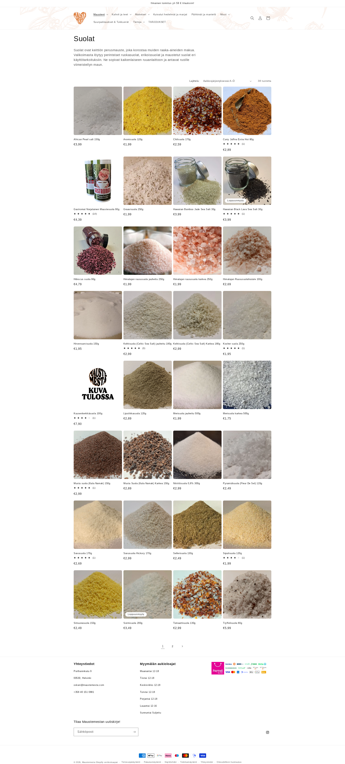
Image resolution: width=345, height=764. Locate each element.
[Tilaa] (134, 732)
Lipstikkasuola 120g (134, 413)
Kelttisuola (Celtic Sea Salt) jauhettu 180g (147, 343)
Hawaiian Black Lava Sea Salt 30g (242, 209)
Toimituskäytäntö (188, 762)
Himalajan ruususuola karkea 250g (192, 279)
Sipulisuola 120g (232, 553)
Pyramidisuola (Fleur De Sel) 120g (242, 483)
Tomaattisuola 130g (184, 623)
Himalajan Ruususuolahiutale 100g (242, 279)
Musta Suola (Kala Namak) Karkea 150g (146, 483)
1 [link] (163, 646)
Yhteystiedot (207, 762)
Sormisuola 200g (132, 623)
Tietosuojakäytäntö (130, 762)
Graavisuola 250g (133, 209)
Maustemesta (88, 762)
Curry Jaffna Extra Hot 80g (238, 139)
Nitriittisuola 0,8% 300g (186, 483)
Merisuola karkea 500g (236, 413)
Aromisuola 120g (132, 139)
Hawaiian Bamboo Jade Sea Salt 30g (194, 209)
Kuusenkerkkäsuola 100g (88, 413)
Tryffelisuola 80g (232, 623)
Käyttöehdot (171, 762)
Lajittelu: (194, 80)
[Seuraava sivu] (182, 646)
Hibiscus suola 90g (84, 279)
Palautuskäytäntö (152, 762)
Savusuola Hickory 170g (137, 553)
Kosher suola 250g (233, 343)
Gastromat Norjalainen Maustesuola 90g (96, 209)
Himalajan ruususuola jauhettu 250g (143, 279)
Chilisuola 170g (182, 139)
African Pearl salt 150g (87, 139)
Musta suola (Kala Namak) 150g (92, 483)
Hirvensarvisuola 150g (86, 343)
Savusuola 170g (83, 553)
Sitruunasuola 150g (85, 623)
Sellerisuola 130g (183, 553)
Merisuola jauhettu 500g (187, 413)
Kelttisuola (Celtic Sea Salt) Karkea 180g (196, 343)
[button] (100, 14)
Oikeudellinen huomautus (229, 762)
